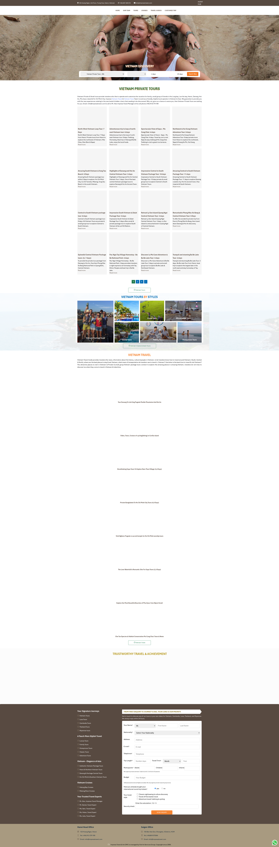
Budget (126, 777)
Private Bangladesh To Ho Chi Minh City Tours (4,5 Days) (139, 503)
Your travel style (128, 796)
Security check (129, 806)
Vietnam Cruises (84, 782)
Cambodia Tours (85, 723)
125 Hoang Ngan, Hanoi (88, 832)
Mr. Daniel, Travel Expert (88, 805)
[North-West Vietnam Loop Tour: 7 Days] (92, 117)
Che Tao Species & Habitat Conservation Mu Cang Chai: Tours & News (139, 636)
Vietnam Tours (85, 716)
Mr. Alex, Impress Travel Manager (91, 801)
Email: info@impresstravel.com (91, 839)
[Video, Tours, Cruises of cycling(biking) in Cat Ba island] (139, 419)
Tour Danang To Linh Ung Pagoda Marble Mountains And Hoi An (139, 402)
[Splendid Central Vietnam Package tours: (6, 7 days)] (92, 242)
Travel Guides (156, 10)
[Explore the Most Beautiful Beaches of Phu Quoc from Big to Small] (139, 586)
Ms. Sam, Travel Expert (87, 809)
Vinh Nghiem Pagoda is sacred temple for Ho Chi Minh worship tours (139, 536)
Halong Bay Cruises (86, 787)
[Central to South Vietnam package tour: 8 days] (92, 200)
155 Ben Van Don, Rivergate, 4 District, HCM (159, 832)
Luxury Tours (84, 741)
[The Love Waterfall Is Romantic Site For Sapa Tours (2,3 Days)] (139, 553)
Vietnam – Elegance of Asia (89, 761)
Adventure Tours (85, 756)
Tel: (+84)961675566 (151, 835)
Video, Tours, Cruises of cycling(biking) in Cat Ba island (139, 436)
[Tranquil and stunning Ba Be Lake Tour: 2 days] (187, 242)
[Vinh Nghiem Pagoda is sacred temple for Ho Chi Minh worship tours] (139, 519)
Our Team (126, 10)
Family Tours (84, 744)
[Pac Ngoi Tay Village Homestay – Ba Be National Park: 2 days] (123, 242)
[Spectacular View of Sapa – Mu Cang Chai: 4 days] (155, 117)
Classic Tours (84, 752)
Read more (82, 145)
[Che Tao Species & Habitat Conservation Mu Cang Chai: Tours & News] (139, 620)
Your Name (128, 725)
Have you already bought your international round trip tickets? (135, 788)
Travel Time (156, 761)
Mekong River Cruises (87, 791)
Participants (129, 768)
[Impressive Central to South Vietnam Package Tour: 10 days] (155, 158)
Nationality (128, 732)
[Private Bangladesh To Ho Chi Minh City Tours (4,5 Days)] (139, 486)
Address (127, 739)
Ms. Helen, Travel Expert (88, 812)
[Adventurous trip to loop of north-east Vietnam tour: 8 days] (123, 117)
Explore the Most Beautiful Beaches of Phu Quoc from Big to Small (139, 603)
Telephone (128, 753)
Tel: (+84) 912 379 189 (87, 835)
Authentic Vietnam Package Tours (91, 766)
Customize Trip (170, 10)
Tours (135, 10)
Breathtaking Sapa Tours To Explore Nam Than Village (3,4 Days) (139, 469)
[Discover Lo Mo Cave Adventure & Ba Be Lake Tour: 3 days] (155, 242)
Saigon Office (147, 827)
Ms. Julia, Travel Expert (87, 816)
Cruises (144, 10)
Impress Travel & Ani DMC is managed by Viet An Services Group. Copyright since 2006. (141, 845)
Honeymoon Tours (86, 748)
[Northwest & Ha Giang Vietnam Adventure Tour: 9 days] (187, 117)
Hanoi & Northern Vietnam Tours (91, 770)
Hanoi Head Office (85, 827)
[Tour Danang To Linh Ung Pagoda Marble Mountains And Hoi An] (139, 386)
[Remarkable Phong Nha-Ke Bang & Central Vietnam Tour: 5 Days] (187, 200)
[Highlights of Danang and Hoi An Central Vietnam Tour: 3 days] (123, 158)
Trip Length (128, 761)
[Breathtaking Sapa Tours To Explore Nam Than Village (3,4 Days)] (139, 452)
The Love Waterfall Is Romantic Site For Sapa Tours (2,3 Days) (139, 569)
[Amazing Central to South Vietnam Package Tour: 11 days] (187, 158)
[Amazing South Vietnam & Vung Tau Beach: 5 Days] (92, 158)
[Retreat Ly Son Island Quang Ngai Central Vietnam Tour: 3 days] (155, 200)
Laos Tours (83, 719)
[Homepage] (88, 10)
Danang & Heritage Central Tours (91, 773)
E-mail (126, 746)
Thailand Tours (85, 727)
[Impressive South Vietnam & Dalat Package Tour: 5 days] (123, 200)
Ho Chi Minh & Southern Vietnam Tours (93, 777)
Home (118, 10)
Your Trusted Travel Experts (89, 796)
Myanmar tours (85, 731)
